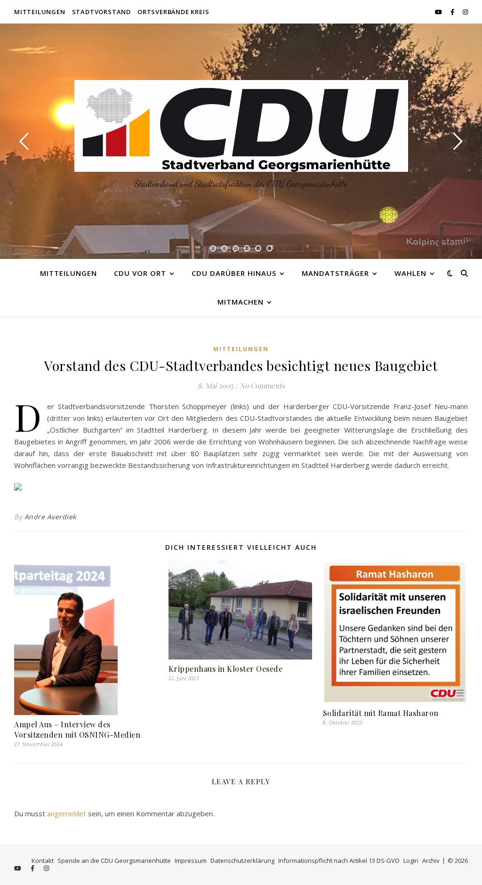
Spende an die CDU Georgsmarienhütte (114, 860)
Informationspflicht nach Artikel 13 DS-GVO (339, 860)
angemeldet (66, 813)
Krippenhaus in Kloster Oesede (226, 669)
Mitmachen (240, 301)
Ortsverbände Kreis (173, 12)
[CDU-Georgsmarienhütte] (241, 126)
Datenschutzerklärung (242, 860)
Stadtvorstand (101, 12)
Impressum (191, 860)
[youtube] (439, 12)
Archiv (431, 860)
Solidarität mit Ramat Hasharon (381, 713)
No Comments (262, 385)
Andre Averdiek (50, 516)
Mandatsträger (335, 273)
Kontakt (43, 860)
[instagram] (465, 12)
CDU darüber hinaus (234, 273)
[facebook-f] (453, 12)
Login (410, 860)
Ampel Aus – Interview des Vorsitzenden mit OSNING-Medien (77, 729)
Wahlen (410, 273)
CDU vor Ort (140, 273)
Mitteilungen (39, 12)
